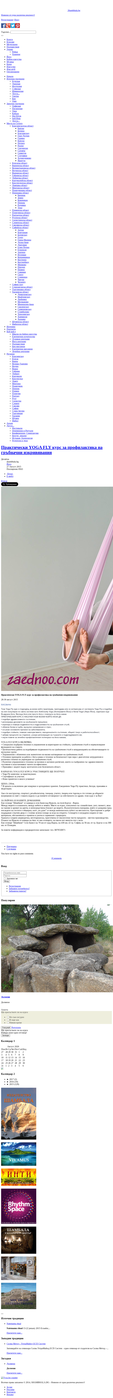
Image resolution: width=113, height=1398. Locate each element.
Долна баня (23, 242)
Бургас (15, 359)
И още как (14, 1020)
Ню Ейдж (16, 116)
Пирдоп (21, 267)
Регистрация (7, 20)
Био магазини (18, 346)
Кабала (15, 113)
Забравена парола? (17, 891)
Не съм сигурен (16, 1017)
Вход (16, 20)
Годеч (20, 237)
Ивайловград (24, 297)
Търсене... (5, 32)
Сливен (15, 403)
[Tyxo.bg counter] (9, 1378)
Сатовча (21, 151)
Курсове (10, 42)
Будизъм (16, 81)
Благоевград (23, 133)
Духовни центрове (21, 339)
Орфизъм (16, 106)
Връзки (10, 1394)
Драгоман (22, 245)
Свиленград (23, 307)
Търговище (17, 413)
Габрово (16, 371)
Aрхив (10, 423)
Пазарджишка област (22, 190)
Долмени (5, 997)
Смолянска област (20, 225)
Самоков (22, 272)
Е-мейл (10, 476)
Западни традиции (15, 103)
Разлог (21, 146)
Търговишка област (21, 289)
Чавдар (21, 279)
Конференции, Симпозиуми (25, 433)
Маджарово (23, 302)
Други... (16, 94)
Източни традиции (15, 79)
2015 (10, 1084)
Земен (20, 198)
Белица (21, 131)
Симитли (22, 153)
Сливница (22, 277)
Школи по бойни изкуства (24, 334)
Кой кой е (11, 331)
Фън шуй (11, 69)
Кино (9, 64)
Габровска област (20, 175)
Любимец (22, 299)
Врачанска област (20, 173)
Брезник (21, 195)
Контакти (11, 1392)
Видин (15, 366)
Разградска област (20, 215)
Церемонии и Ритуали (22, 431)
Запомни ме (12, 878)
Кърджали (17, 376)
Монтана (16, 383)
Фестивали (17, 428)
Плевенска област (20, 210)
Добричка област (20, 178)
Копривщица (24, 257)
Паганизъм (17, 108)
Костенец (22, 260)
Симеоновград (24, 309)
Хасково (21, 319)
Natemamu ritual (14, 1323)
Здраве (10, 49)
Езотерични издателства (23, 336)
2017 (10, 1079)
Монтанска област (20, 188)
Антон (21, 230)
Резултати (16, 1027)
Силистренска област (22, 220)
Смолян (15, 406)
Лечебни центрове (20, 351)
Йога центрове (19, 341)
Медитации (12, 44)
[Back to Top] (2, 1313)
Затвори (5, 1035)
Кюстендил (17, 378)
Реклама (10, 1389)
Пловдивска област (21, 212)
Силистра (16, 401)
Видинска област (20, 170)
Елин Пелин (23, 247)
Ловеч (15, 381)
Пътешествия (13, 47)
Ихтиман (22, 255)
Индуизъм (17, 86)
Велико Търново (20, 364)
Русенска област (19, 217)
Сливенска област (20, 222)
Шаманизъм (17, 91)
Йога (9, 57)
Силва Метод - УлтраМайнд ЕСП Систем (26, 1344)
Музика (10, 62)
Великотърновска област (23, 168)
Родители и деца (20, 440)
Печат (10, 474)
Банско (21, 128)
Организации (13, 71)
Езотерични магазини (22, 349)
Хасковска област (20, 292)
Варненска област (20, 165)
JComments (56, 858)
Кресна (21, 141)
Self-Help (16, 118)
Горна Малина (24, 240)
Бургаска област (19, 163)
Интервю (11, 326)
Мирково (22, 264)
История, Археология (22, 438)
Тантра (15, 96)
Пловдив (16, 393)
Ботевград (22, 235)
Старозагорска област (22, 287)
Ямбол (15, 421)
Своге (20, 274)
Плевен (15, 391)
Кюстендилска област (22, 183)
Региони (11, 354)
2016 (10, 1082)
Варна (15, 361)
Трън (20, 207)
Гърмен (21, 138)
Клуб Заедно (6, 704)
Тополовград (24, 314)
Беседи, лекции (19, 435)
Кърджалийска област (22, 180)
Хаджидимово (24, 158)
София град (17, 284)
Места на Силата (14, 123)
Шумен (15, 418)
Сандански (23, 148)
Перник (21, 203)
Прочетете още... (14, 1333)
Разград (15, 396)
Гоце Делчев (23, 136)
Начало (10, 76)
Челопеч (21, 282)
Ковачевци (23, 200)
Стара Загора (18, 411)
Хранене (16, 54)
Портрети (11, 329)
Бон (14, 98)
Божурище (23, 232)
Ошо (14, 101)
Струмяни (22, 155)
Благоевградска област (22, 126)
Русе (14, 398)
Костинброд (23, 262)
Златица (21, 252)
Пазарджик (17, 386)
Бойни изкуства (14, 59)
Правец (21, 269)
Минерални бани (26, 304)
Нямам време (15, 1022)
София (15, 408)
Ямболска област (20, 324)
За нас (9, 1387)
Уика (14, 111)
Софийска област (20, 227)
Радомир (22, 205)
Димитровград (24, 294)
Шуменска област (20, 321)
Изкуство (11, 67)
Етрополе (22, 250)
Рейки (15, 52)
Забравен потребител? (19, 888)
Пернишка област (20, 193)
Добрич (15, 374)
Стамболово (23, 312)
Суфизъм (16, 89)
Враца (15, 369)
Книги (10, 39)
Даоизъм (16, 84)
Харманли (22, 317)
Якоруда (21, 160)
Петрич (21, 143)
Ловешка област (19, 185)
